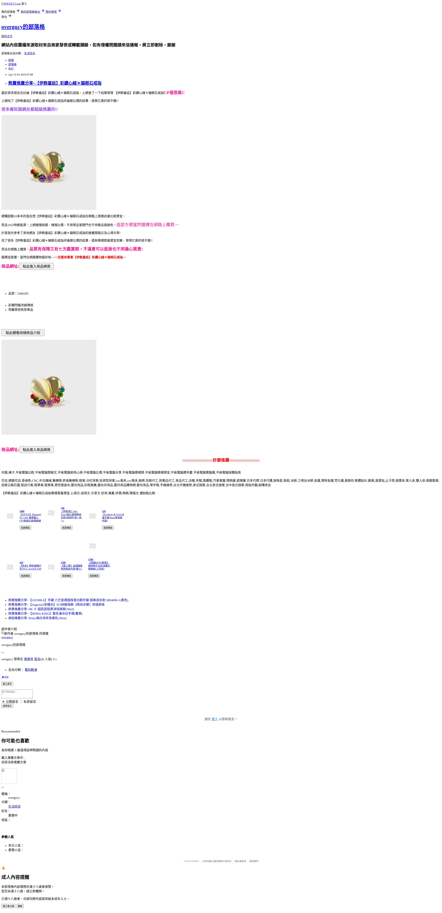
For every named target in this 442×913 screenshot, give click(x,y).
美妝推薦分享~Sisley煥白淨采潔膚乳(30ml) (37, 618)
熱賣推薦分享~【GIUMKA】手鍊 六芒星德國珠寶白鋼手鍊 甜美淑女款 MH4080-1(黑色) (68, 600)
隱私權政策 (240, 861)
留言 (37, 659)
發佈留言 (7, 706)
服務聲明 (253, 861)
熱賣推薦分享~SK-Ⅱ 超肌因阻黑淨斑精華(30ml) (41, 609)
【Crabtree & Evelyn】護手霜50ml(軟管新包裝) (113, 517)
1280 (63, 562)
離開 (20, 906)
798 (62, 508)
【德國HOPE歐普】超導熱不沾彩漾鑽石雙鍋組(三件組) (99, 565)
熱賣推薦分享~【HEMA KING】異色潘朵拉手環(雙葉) (45, 613)
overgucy (7, 637)
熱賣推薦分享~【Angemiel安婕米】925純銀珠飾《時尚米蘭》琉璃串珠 (56, 604)
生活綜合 (29, 53)
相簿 (11, 60)
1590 (90, 559)
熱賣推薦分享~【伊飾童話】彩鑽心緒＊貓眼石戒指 (55, 83)
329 (104, 511)
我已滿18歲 (8, 906)
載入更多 (7, 684)
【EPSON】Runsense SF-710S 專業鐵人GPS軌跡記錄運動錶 (30, 517)
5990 (22, 511)
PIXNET (195, 861)
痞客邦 (28, 659)
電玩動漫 (31, 670)
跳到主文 (6, 36)
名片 (11, 68)
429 (21, 562)
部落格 (12, 64)
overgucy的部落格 (23, 27)
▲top (4, 676)
